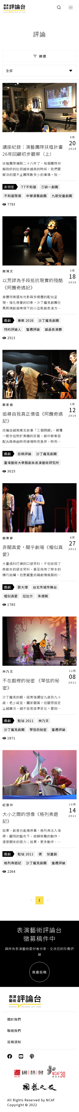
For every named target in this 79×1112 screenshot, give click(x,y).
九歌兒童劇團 (62, 195)
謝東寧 (7, 538)
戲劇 (7, 320)
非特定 (9, 186)
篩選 (42, 56)
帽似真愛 (11, 596)
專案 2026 (26, 320)
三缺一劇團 (49, 186)
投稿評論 (24, 453)
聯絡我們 (14, 1030)
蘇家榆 (7, 404)
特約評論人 (12, 329)
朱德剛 (43, 596)
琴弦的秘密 (38, 729)
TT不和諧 (28, 186)
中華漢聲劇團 (36, 195)
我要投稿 (39, 972)
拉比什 (28, 596)
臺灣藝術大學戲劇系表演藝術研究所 (31, 462)
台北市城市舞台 (45, 587)
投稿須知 (14, 1041)
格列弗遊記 (12, 862)
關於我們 (14, 1019)
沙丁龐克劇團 (48, 320)
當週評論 (33, 329)
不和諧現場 (12, 195)
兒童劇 (52, 854)
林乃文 (7, 671)
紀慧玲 (7, 805)
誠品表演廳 (53, 329)
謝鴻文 (7, 271)
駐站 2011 (26, 720)
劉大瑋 (23, 587)
